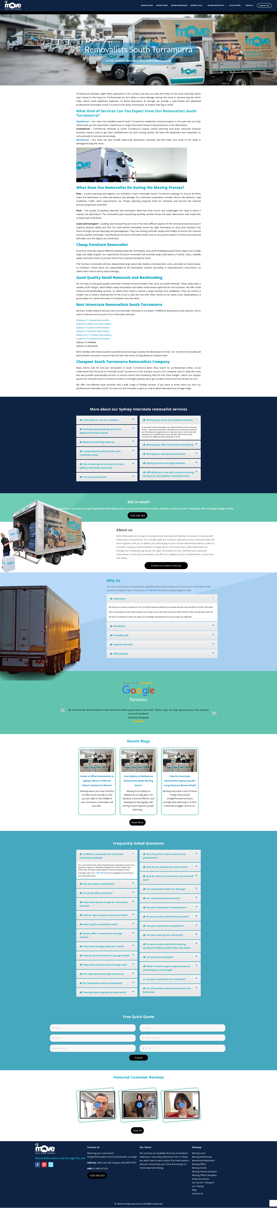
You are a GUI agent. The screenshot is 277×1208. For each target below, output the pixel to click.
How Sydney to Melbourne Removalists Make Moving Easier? (138, 781)
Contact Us (197, 1193)
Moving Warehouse (202, 1156)
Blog (194, 1189)
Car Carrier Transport (203, 1182)
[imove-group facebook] (38, 1166)
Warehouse (82, 139)
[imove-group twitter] (51, 1166)
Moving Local (198, 1153)
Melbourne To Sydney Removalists (93, 334)
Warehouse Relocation (203, 1160)
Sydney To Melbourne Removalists (93, 323)
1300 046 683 (154, 590)
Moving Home (199, 1167)
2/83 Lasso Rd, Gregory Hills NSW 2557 (116, 1162)
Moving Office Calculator (204, 1175)
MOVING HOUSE (147, 5)
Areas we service (200, 1178)
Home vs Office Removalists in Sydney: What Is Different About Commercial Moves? (97, 781)
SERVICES (249, 5)
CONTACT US (264, 6)
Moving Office (199, 1164)
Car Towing (198, 1186)
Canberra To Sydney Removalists (93, 338)
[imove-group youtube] (45, 1166)
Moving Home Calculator (204, 1171)
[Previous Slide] (57, 715)
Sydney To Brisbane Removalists (92, 331)
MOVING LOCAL (196, 5)
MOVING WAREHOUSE (179, 5)
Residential (82, 121)
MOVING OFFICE (162, 5)
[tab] (106, 420)
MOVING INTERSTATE (216, 5)
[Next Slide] (219, 715)
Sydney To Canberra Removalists (93, 327)
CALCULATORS (234, 5)
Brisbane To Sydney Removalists (92, 320)
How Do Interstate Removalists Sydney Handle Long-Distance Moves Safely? (180, 781)
